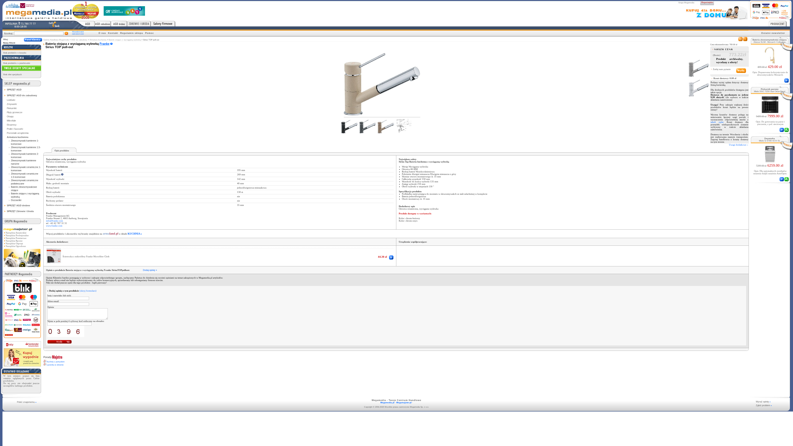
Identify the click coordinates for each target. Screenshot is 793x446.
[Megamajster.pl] (22, 267)
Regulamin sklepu (131, 33)
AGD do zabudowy (79, 40)
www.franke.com (54, 225)
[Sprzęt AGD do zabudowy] (103, 23)
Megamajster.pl (404, 402)
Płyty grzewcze (14, 112)
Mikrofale (11, 120)
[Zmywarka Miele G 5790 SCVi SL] (769, 161)
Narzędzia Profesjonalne (17, 235)
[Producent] (779, 23)
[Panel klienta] (33, 40)
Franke (104, 43)
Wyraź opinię (763, 401)
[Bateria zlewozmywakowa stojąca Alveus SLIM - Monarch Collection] (769, 62)
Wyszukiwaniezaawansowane (78, 33)
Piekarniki (12, 108)
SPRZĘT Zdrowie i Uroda (20, 211)
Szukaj (8, 33)
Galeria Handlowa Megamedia (56, 40)
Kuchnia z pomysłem (56, 362)
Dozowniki (16, 200)
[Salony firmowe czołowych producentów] (163, 23)
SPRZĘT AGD (14, 89)
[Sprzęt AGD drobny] (119, 23)
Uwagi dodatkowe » (738, 145)
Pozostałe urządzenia (17, 133)
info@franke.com (54, 220)
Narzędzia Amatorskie (16, 232)
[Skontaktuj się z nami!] (54, 25)
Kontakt (113, 33)
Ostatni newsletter (773, 33)
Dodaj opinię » (150, 270)
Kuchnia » (135, 233)
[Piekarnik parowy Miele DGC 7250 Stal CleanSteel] (769, 112)
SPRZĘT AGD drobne (18, 205)
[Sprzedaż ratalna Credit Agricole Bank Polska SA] (124, 14)
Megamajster (707, 2)
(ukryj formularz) (88, 290)
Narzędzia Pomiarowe (16, 238)
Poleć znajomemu (27, 402)
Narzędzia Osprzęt (14, 243)
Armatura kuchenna (98, 40)
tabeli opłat (717, 122)
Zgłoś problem (764, 405)
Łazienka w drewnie (55, 365)
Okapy (10, 116)
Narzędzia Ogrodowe (16, 246)
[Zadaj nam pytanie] (741, 70)
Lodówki (11, 100)
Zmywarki (12, 104)
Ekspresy (12, 124)
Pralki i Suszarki (15, 129)
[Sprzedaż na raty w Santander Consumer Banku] (22, 365)
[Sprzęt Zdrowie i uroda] (139, 23)
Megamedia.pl (387, 402)
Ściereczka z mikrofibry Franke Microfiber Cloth (86, 256)
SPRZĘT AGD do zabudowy (22, 95)
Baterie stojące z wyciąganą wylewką (125, 40)
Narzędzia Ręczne (14, 241)
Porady (47, 357)
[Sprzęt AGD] (85, 23)
